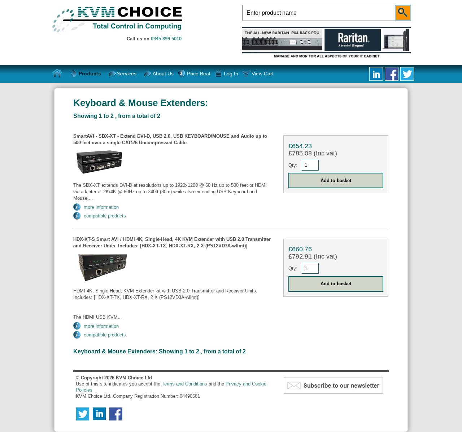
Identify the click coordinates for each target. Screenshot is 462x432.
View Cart (263, 73)
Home (57, 73)
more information (101, 207)
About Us (163, 73)
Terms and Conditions (184, 384)
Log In (231, 73)
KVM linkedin (376, 73)
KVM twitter (407, 73)
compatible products (105, 216)
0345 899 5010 (166, 38)
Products (90, 73)
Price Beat (198, 73)
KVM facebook (391, 73)
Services (126, 73)
